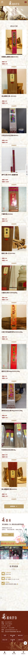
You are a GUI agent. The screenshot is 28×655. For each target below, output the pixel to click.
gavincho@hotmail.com (11, 629)
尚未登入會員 (26, 170)
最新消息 (20, 635)
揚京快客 (13, 646)
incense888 (11, 627)
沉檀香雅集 (12, 640)
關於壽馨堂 (12, 636)
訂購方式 (20, 639)
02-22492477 (8, 622)
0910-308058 (8, 624)
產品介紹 (5, 639)
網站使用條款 (16, 648)
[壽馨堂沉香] (14, 3)
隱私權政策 (10, 648)
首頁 (5, 635)
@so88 (8, 625)
